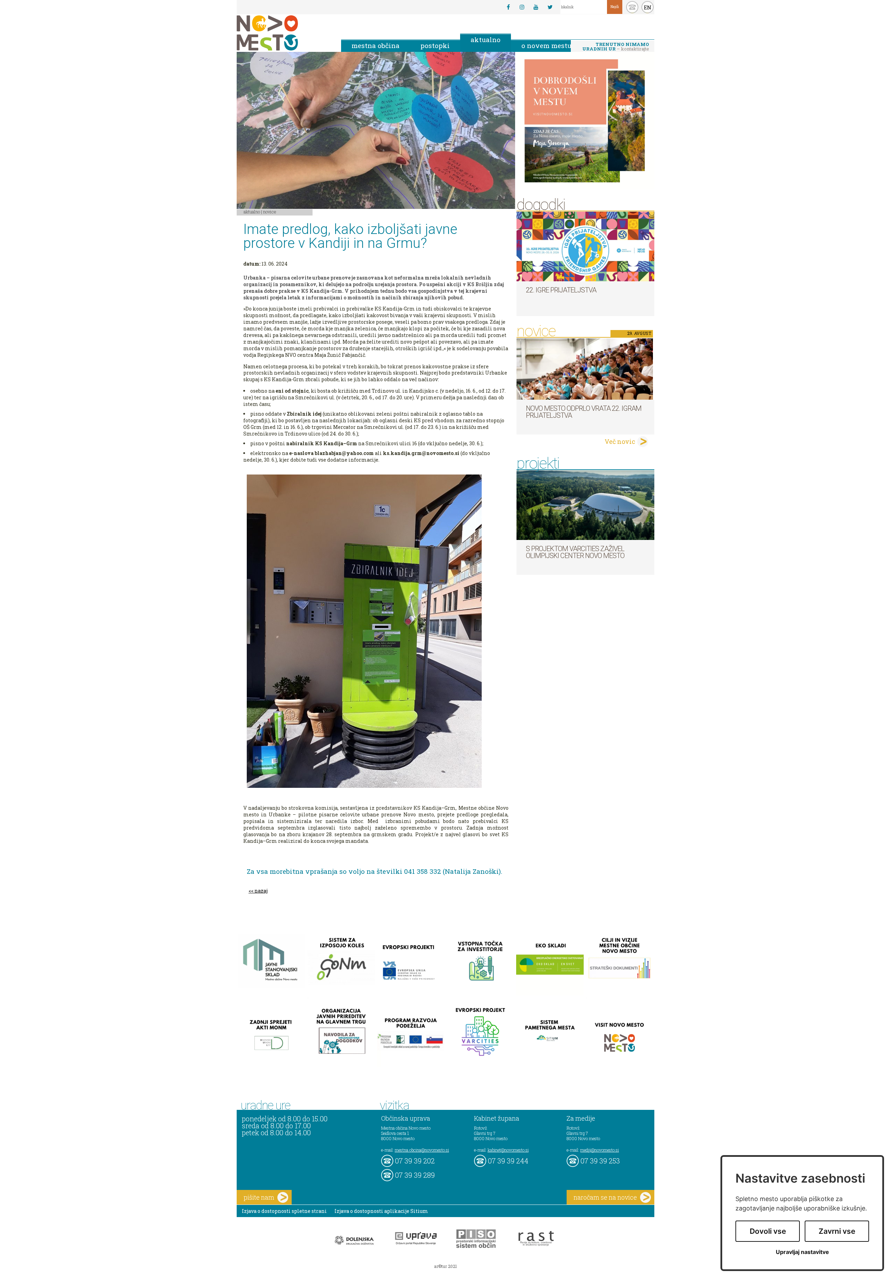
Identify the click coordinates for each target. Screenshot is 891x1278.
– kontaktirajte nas (615, 47)
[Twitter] (550, 7)
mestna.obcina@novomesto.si (422, 1150)
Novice (269, 212)
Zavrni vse (837, 1231)
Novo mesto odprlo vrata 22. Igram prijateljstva (583, 412)
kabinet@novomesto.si (508, 1150)
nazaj (261, 890)
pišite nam (259, 1197)
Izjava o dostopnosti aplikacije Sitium (381, 1211)
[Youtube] (536, 7)
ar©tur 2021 (445, 1266)
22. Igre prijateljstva (561, 290)
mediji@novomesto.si (599, 1150)
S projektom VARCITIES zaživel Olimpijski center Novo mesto (575, 552)
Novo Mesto (284, 32)
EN (648, 7)
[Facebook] (508, 7)
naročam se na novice (605, 1197)
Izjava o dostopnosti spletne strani (284, 1211)
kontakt (632, 7)
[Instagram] (522, 7)
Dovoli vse (768, 1231)
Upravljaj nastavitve (802, 1252)
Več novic (620, 441)
